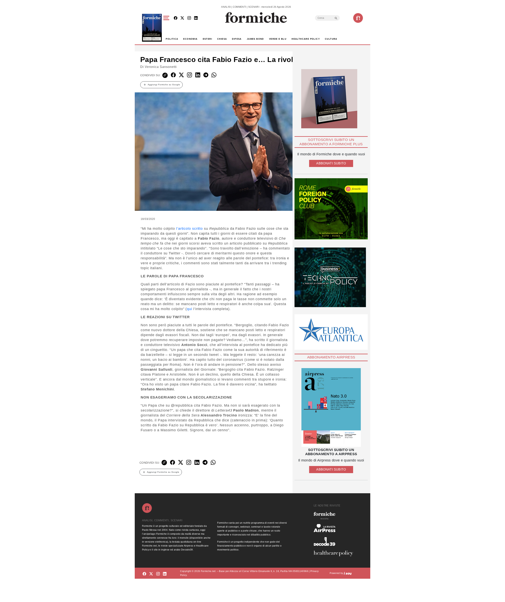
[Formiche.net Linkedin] (196, 18)
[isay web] (348, 573)
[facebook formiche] (144, 574)
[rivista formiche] (331, 407)
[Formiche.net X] (182, 18)
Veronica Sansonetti (161, 66)
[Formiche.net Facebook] (175, 18)
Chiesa (222, 39)
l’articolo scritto (189, 229)
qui (189, 309)
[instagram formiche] (158, 574)
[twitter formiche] (151, 574)
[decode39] (335, 541)
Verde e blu (277, 39)
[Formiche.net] (358, 18)
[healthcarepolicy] (335, 553)
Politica (172, 39)
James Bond (255, 39)
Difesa (236, 39)
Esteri (207, 39)
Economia (190, 39)
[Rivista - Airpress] (335, 528)
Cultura (331, 39)
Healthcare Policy (306, 39)
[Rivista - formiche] (335, 515)
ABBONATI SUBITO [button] (331, 163)
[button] (167, 28)
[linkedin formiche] (164, 574)
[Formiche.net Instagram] (189, 18)
